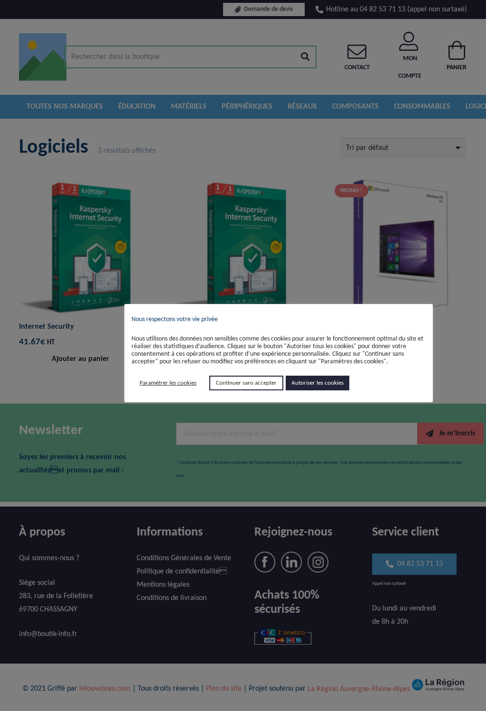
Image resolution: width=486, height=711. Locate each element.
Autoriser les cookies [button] (317, 383)
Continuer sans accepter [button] (246, 383)
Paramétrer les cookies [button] (168, 383)
